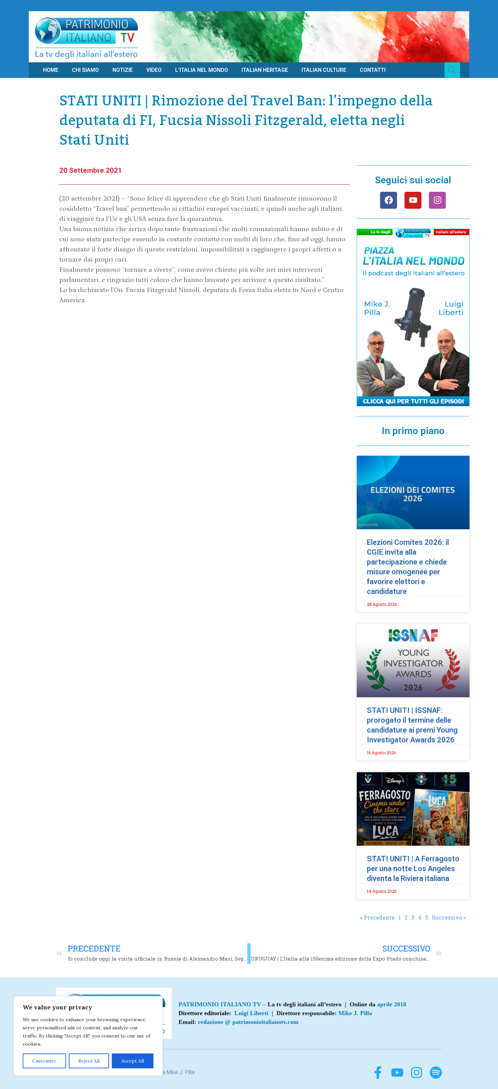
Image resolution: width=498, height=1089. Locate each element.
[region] (88, 1035)
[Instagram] (437, 200)
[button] (452, 70)
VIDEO (154, 70)
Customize (44, 1061)
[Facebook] (388, 200)
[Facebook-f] (378, 1072)
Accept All (132, 1061)
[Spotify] (436, 1072)
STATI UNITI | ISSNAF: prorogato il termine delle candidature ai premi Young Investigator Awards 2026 (412, 725)
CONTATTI (373, 70)
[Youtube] (412, 200)
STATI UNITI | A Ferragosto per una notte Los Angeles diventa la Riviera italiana (413, 869)
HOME (50, 70)
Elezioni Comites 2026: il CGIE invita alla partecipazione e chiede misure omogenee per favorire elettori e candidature (408, 567)
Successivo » (449, 917)
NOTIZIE (122, 70)
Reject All (89, 1061)
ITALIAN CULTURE (324, 70)
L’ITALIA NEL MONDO (201, 70)
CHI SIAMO (85, 70)
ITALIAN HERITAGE (265, 70)
